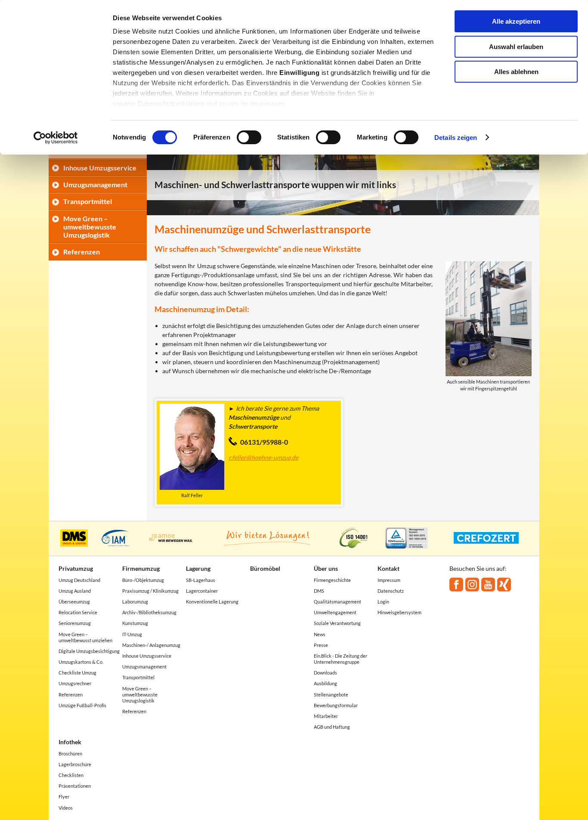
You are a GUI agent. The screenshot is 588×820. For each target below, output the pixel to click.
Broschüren (70, 753)
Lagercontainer (202, 591)
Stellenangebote (331, 694)
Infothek (70, 742)
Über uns (326, 568)
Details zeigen (455, 137)
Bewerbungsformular (336, 705)
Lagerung (198, 568)
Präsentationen (75, 786)
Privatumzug (76, 568)
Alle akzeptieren (516, 21)
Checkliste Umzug (77, 672)
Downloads (325, 672)
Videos (66, 808)
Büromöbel (265, 568)
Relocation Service (78, 612)
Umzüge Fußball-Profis (82, 705)
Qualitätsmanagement (337, 601)
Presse (321, 645)
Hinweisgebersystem (399, 612)
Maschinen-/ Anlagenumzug (151, 645)
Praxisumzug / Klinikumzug (150, 591)
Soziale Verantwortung (337, 623)
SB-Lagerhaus (200, 580)
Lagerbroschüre (75, 764)
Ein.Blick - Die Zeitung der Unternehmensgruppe (340, 659)
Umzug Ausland (75, 591)
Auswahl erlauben (516, 46)
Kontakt (388, 568)
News (319, 634)
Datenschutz (391, 591)
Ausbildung (325, 683)
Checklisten (71, 775)
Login (383, 601)
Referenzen (81, 252)
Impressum (389, 580)
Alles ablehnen (516, 71)
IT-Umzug (132, 634)
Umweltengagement (335, 612)
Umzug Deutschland (79, 580)
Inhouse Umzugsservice (99, 168)
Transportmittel (87, 201)
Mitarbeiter (326, 716)
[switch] (249, 137)
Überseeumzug (74, 601)
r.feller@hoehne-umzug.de (263, 457)
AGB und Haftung (332, 727)
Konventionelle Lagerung (212, 601)
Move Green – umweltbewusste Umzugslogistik (89, 226)
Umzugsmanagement (95, 184)
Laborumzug (135, 601)
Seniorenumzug (75, 623)
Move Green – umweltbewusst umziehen (85, 637)
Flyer (64, 796)
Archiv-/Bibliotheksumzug (149, 612)
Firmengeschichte (332, 580)
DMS (319, 591)
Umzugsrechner (75, 683)
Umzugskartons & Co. (81, 662)
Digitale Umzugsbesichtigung (89, 651)
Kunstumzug (135, 623)
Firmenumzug (141, 568)
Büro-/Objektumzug (143, 580)
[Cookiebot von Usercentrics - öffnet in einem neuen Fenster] (55, 137)
